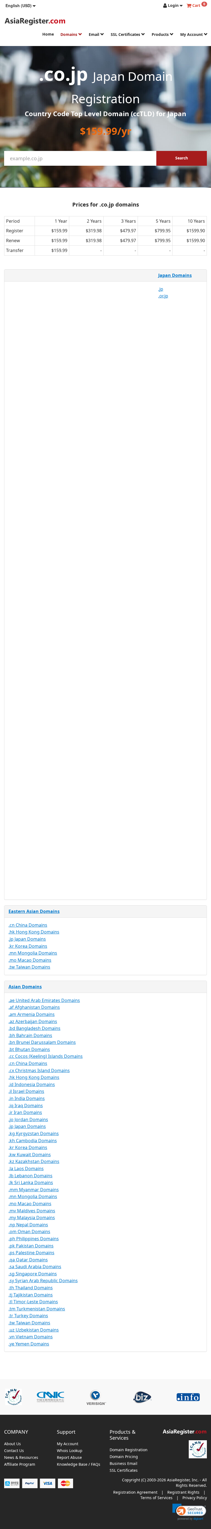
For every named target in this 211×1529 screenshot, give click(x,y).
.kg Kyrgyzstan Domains (34, 1133)
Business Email (123, 1463)
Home (48, 34)
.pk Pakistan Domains (31, 1246)
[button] (20, 5)
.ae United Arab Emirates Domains (44, 1000)
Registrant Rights (183, 1492)
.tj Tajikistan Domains (31, 1295)
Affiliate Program (19, 1464)
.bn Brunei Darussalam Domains (42, 1042)
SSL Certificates (126, 34)
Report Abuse (69, 1457)
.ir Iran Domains (25, 1112)
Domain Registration (129, 1450)
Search (181, 158)
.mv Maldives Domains (32, 1211)
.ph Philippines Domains (34, 1239)
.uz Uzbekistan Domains (34, 1330)
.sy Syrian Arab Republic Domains (43, 1281)
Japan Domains (175, 275)
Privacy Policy (194, 1497)
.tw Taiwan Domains (29, 967)
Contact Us (14, 1450)
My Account (192, 34)
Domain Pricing (124, 1456)
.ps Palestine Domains (31, 1253)
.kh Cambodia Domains (33, 1141)
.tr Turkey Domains (28, 1316)
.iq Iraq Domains (26, 1106)
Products (161, 34)
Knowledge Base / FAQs (78, 1464)
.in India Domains (27, 1098)
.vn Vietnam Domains (31, 1337)
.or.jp (163, 296)
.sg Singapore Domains (33, 1274)
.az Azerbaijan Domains (33, 1021)
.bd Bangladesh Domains (34, 1028)
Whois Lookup (69, 1450)
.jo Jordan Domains (28, 1119)
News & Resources (21, 1457)
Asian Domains (25, 987)
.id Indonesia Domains (32, 1084)
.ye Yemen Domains (29, 1344)
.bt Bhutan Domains (29, 1049)
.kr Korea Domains (28, 946)
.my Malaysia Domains (32, 1218)
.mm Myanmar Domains (34, 1190)
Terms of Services (156, 1497)
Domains (69, 34)
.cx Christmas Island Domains (39, 1070)
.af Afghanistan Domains (34, 1007)
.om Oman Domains (29, 1232)
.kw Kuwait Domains (30, 1155)
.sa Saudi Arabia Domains (35, 1267)
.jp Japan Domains (27, 939)
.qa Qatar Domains (28, 1260)
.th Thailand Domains (31, 1288)
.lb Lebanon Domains (30, 1176)
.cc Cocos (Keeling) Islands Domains (46, 1056)
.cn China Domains (28, 925)
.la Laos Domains (26, 1169)
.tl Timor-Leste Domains (33, 1302)
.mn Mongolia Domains (33, 953)
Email (94, 34)
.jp (160, 289)
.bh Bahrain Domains (30, 1035)
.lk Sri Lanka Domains (31, 1182)
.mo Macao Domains (30, 960)
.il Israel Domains (26, 1091)
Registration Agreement (135, 1492)
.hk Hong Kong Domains (34, 932)
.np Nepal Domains (28, 1225)
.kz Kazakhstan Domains (34, 1161)
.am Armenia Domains (32, 1014)
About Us (12, 1444)
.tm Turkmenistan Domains (37, 1309)
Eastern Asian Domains (34, 911)
